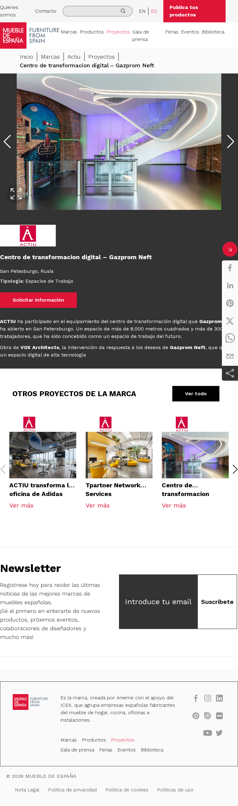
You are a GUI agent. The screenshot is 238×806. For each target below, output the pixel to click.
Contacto (45, 11)
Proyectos (118, 32)
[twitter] (230, 320)
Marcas (69, 32)
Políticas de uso (175, 790)
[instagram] (208, 698)
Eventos (190, 32)
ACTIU (8, 321)
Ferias (171, 32)
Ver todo (196, 393)
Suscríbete (217, 601)
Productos (92, 32)
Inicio (26, 56)
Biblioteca (213, 32)
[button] (235, 469)
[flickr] (219, 715)
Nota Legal (27, 790)
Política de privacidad (72, 790)
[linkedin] (230, 285)
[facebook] (230, 267)
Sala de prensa (140, 35)
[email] (230, 356)
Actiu (74, 56)
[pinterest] (230, 303)
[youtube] (208, 733)
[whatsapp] (230, 338)
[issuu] (208, 715)
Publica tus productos (184, 11)
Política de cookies (126, 790)
